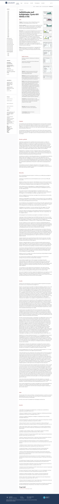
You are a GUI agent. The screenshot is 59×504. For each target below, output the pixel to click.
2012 (8, 26)
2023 (8, 14)
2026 (8, 11)
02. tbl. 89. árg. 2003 (10, 50)
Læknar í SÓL (9, 68)
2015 (8, 23)
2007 (8, 32)
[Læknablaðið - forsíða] (10, 2)
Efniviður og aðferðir (10, 128)
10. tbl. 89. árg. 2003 (10, 42)
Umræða (8, 130)
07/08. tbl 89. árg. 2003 (10, 44)
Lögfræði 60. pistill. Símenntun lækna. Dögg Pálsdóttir (10, 88)
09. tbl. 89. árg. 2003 (10, 43)
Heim (34, 6)
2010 (8, 29)
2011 (8, 27)
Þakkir (8, 131)
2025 (8, 12)
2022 (8, 15)
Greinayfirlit (42, 3)
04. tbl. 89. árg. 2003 (10, 48)
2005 (8, 34)
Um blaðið (31, 3)
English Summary (9, 126)
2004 (8, 35)
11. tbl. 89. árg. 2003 (10, 40)
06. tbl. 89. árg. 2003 (10, 45)
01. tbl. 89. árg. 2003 (45, 6)
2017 (8, 21)
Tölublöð (37, 6)
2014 (8, 24)
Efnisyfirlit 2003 (9, 38)
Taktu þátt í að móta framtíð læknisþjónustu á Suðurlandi (10, 66)
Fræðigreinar (51, 6)
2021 (8, 16)
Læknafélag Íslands (46, 497)
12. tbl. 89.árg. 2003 (10, 39)
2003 (40, 6)
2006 (8, 33)
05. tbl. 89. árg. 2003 (10, 46)
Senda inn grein (26, 3)
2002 (8, 53)
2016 (8, 22)
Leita (52, 3)
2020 (8, 17)
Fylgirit (21, 3)
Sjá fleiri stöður (9, 90)
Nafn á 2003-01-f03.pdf (23, 488)
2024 (8, 13)
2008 (8, 31)
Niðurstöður (8, 129)
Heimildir (8, 132)
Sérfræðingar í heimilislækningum (9, 63)
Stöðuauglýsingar (37, 3)
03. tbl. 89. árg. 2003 (10, 49)
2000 (8, 55)
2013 (8, 25)
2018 (8, 20)
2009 (8, 30)
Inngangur (8, 127)
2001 (8, 54)
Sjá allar (8, 74)
